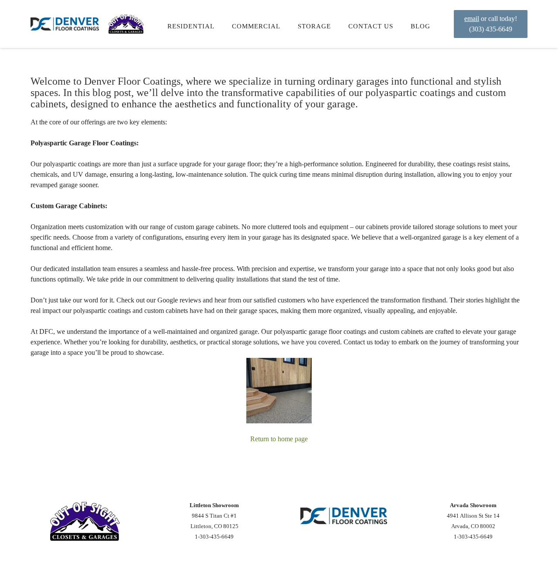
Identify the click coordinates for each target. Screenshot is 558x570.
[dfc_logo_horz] (65, 24)
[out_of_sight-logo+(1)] (126, 24)
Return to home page (279, 439)
